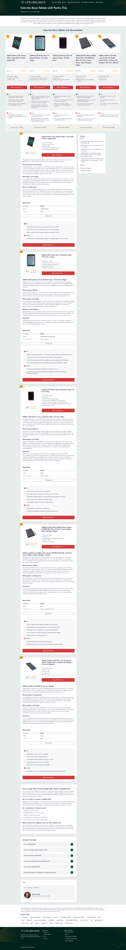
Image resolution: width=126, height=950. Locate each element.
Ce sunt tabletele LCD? (30, 844)
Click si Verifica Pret (16, 87)
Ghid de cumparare (86, 168)
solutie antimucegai (47, 917)
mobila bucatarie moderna (79, 917)
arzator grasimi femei (91, 917)
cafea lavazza (44, 923)
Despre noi (46, 932)
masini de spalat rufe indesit (72, 920)
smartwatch (56, 917)
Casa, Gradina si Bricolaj (71, 936)
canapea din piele (59, 923)
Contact (45, 938)
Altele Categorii (99, 2)
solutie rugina (24, 917)
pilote (99, 917)
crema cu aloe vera (84, 920)
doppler (37, 923)
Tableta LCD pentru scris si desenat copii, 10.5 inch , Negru (92, 146)
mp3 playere (51, 920)
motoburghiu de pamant (66, 917)
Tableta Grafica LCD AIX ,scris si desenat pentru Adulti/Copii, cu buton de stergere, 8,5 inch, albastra (92, 160)
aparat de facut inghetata (35, 917)
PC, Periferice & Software (88, 2)
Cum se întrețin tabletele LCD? (32, 867)
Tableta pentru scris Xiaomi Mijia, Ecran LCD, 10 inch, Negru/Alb (92, 142)
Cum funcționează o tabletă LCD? (32, 855)
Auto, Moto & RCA (56, 2)
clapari (51, 923)
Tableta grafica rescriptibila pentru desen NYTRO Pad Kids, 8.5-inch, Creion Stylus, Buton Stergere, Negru (91, 154)
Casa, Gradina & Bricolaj (74, 2)
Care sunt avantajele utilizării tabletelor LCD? (36, 850)
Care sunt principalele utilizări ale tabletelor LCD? (37, 861)
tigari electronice (68, 923)
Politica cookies (46, 934)
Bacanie (64, 2)
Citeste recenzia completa (17, 127)
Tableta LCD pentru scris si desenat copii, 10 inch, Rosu (91, 150)
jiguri (32, 923)
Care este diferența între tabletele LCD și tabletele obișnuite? (40, 872)
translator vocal (25, 923)
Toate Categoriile (69, 941)
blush (23, 920)
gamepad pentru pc (99, 920)
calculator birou (60, 920)
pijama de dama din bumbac (40, 920)
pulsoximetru (29, 920)
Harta (44, 936)
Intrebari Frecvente (85, 170)
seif (91, 920)
